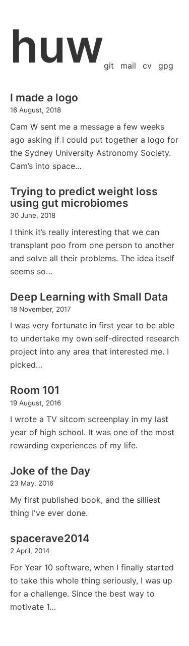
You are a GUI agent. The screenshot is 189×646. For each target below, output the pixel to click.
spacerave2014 (50, 538)
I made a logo (44, 97)
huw (57, 46)
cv (147, 66)
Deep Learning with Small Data (89, 296)
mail (128, 66)
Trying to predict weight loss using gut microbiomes (84, 197)
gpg (165, 66)
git (109, 66)
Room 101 (34, 390)
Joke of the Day (50, 470)
